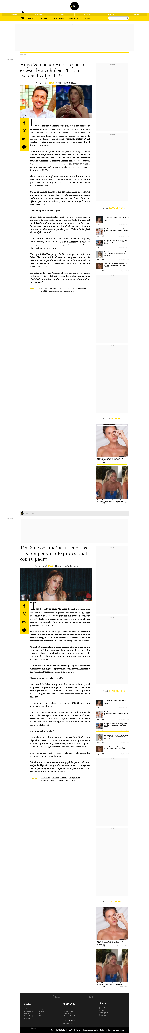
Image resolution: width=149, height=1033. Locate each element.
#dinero (63, 778)
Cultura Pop (25, 55)
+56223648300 (68, 1024)
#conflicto (54, 288)
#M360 (44, 291)
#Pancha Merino (55, 291)
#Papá (60, 780)
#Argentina (45, 778)
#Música (44, 780)
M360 (51, 83)
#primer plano (69, 291)
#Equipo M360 (66, 288)
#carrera (55, 778)
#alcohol (44, 288)
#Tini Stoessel (69, 780)
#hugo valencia (79, 288)
